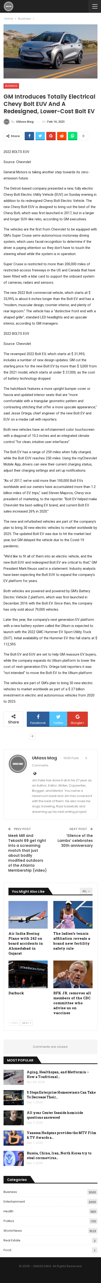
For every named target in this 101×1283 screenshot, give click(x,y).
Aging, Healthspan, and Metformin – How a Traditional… (58, 1074)
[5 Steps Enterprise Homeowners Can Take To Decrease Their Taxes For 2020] (14, 1097)
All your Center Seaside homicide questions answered (55, 1115)
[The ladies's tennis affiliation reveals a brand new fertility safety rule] (73, 915)
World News (13, 1230)
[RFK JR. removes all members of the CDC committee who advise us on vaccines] (73, 974)
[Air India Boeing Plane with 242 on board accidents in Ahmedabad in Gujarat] (28, 915)
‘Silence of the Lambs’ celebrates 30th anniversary (75, 840)
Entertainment (14, 1201)
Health (8, 1211)
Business (11, 86)
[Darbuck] (28, 974)
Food (7, 1250)
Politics (9, 1221)
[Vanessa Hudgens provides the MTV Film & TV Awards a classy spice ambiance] (14, 1138)
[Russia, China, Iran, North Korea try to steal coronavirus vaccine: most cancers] (14, 1158)
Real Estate (12, 1240)
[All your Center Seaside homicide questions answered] (14, 1118)
